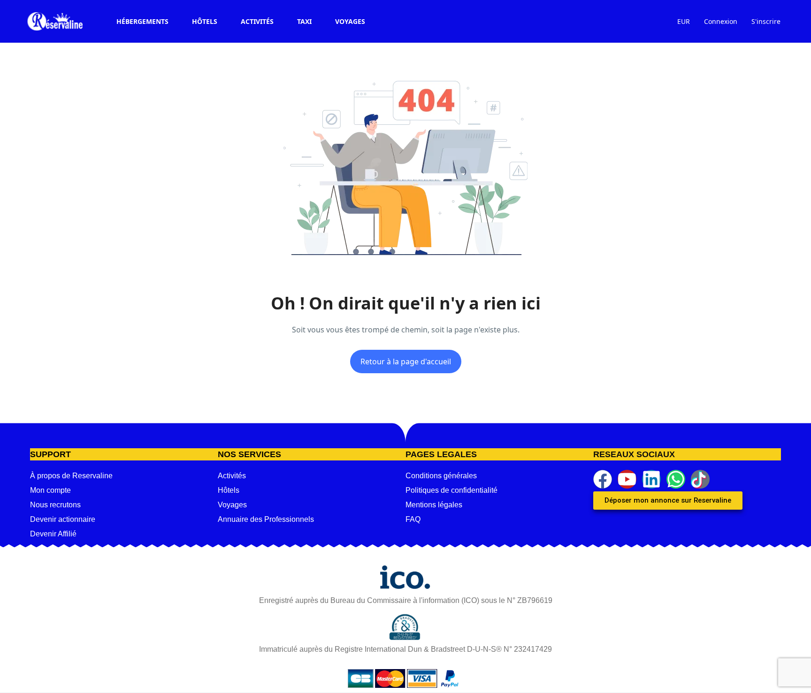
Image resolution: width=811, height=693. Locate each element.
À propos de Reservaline (71, 476)
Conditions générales (441, 476)
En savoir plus (476, 680)
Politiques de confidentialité (451, 490)
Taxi (304, 21)
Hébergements (142, 21)
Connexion (720, 21)
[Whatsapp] (675, 479)
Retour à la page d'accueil (405, 361)
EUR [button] (683, 21)
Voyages (350, 21)
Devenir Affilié (53, 534)
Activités (257, 21)
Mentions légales (434, 505)
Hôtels (204, 21)
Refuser (596, 681)
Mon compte (50, 490)
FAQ (413, 519)
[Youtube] (627, 479)
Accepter (541, 681)
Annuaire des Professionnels (266, 519)
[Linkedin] (651, 479)
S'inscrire (765, 21)
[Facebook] (602, 479)
